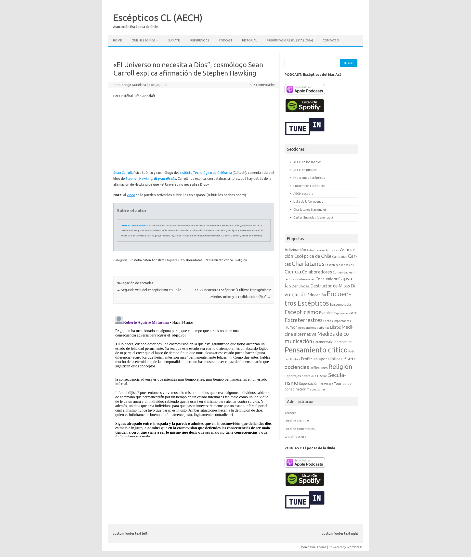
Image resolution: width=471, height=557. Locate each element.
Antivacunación (316, 250)
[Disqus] (193, 375)
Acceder (290, 413)
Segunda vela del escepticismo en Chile (149, 290)
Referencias (199, 40)
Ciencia (293, 271)
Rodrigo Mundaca (132, 85)
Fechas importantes (337, 321)
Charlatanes (308, 263)
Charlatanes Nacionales (310, 209)
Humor (291, 327)
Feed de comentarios (300, 428)
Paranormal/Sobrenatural (333, 342)
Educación (316, 295)
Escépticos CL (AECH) (158, 17)
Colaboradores (191, 260)
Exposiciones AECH (345, 313)
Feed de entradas (297, 420)
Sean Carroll (122, 173)
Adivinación (295, 249)
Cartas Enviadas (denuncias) (313, 217)
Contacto (331, 40)
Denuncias (301, 286)
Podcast (225, 40)
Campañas (339, 257)
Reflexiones (319, 368)
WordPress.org (295, 436)
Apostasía (332, 250)
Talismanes (326, 383)
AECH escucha (303, 193)
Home (117, 40)
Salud (323, 375)
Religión (241, 260)
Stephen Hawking (139, 179)
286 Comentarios (262, 85)
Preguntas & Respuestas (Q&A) (290, 40)
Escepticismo (301, 312)
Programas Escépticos (309, 177)
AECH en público (305, 169)
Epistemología (340, 304)
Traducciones (316, 389)
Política (295, 359)
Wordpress (355, 547)
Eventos (326, 313)
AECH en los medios (307, 162)
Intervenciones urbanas (313, 327)
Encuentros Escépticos (309, 185)
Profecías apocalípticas (321, 359)
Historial (249, 40)
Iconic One (308, 547)
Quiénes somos (143, 40)
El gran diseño (165, 179)
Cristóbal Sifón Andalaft (134, 225)
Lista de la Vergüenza (308, 201)
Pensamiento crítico (219, 260)
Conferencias (305, 279)
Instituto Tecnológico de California (206, 173)
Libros (335, 327)
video (131, 195)
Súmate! (174, 40)
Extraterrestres (304, 320)
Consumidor (326, 279)
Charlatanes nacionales (339, 264)
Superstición (308, 384)
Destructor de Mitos (330, 285)
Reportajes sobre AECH (302, 376)
